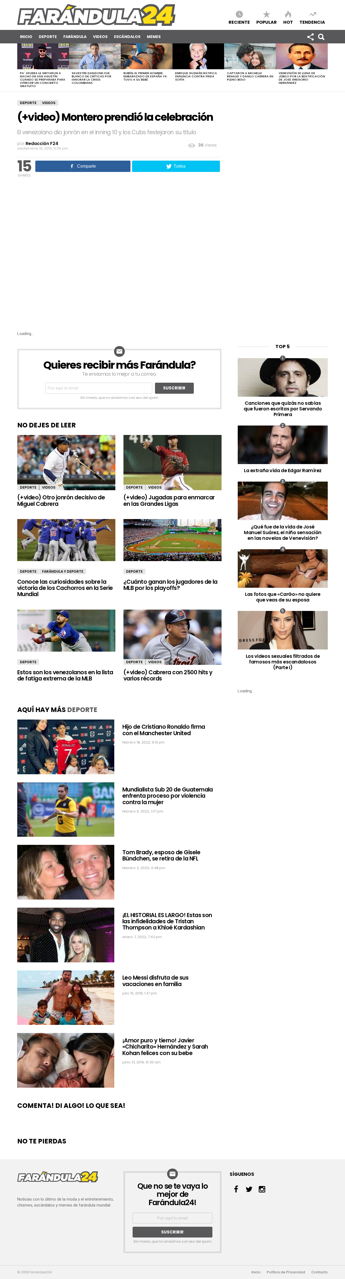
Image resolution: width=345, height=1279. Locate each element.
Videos (100, 36)
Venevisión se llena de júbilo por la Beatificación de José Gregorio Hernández (302, 78)
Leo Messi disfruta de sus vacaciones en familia (155, 981)
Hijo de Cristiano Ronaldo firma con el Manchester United (163, 730)
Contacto (319, 1272)
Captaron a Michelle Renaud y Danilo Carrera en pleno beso (250, 76)
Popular (266, 22)
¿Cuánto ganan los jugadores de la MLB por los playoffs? (170, 585)
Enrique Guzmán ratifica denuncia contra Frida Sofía (196, 76)
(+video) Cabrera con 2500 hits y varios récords (167, 675)
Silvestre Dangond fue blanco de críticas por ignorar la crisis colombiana (91, 78)
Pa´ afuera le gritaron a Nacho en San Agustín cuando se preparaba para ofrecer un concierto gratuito (42, 79)
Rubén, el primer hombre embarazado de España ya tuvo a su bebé (145, 76)
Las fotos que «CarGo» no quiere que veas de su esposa (282, 597)
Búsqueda (321, 36)
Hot (288, 22)
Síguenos (310, 36)
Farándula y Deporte (62, 571)
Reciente (239, 22)
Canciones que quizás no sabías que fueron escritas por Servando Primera (283, 409)
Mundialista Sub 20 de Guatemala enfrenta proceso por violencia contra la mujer (167, 796)
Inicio (26, 36)
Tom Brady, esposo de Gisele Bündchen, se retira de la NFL (161, 855)
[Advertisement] (119, 290)
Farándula (75, 36)
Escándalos (127, 36)
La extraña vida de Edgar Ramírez (283, 470)
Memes (154, 36)
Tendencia (312, 22)
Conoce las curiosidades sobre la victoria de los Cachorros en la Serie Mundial (65, 588)
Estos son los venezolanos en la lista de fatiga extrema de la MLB (65, 675)
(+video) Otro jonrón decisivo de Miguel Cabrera (61, 500)
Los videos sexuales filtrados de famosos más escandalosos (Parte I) (283, 662)
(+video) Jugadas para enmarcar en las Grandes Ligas (169, 500)
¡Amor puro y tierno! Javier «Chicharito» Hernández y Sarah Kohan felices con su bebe (165, 1046)
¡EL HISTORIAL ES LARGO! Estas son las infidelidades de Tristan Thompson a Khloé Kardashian (167, 921)
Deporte (48, 36)
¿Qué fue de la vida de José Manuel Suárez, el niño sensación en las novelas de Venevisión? (283, 532)
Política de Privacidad (286, 1272)
